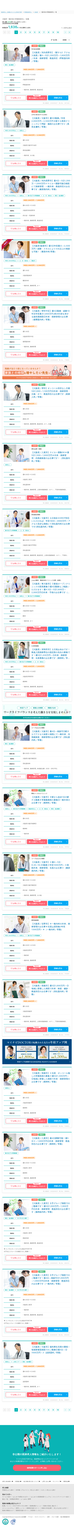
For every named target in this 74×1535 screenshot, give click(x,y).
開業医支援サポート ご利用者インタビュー (30, 1510)
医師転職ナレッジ (35, 1505)
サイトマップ (56, 1481)
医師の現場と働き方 (49, 1505)
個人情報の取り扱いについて (31, 1481)
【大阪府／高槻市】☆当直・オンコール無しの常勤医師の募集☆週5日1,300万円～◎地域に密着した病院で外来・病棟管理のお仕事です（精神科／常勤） (51, 1077)
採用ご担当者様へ (7, 1481)
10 (58, 32)
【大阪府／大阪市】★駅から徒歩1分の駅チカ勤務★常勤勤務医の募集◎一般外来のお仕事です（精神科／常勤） (51, 800)
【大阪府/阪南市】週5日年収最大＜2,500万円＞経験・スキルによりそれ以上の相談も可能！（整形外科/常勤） (51, 249)
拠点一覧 (5, 1499)
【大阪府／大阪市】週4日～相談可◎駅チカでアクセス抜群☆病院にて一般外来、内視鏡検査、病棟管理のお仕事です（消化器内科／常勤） (51, 735)
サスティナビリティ (40, 1516)
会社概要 (23, 1516)
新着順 (64, 40)
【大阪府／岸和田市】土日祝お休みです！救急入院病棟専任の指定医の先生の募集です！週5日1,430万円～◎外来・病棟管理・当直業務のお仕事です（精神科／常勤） (51, 654)
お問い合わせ (45, 1481)
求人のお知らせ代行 (60, 1508)
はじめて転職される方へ (21, 1496)
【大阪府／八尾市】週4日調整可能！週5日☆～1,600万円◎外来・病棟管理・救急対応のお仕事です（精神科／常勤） (51, 1141)
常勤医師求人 (28, 12)
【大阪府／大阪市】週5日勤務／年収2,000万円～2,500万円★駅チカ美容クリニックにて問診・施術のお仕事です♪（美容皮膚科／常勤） (51, 122)
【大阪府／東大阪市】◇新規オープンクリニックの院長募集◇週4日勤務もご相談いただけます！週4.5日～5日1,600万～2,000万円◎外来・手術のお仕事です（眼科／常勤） (51, 588)
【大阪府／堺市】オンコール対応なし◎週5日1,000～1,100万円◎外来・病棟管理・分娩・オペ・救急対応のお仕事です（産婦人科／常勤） (51, 392)
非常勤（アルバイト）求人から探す (27, 1490)
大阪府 (36, 12)
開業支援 (65, 1481)
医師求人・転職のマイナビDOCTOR (11, 12)
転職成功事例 (14, 1499)
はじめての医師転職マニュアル (41, 1496)
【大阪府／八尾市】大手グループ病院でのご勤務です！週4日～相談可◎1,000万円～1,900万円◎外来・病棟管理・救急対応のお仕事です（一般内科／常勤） (51, 1279)
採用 (48, 1516)
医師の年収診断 (47, 1508)
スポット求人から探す (48, 1490)
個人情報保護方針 (65, 1516)
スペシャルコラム (8, 1508)
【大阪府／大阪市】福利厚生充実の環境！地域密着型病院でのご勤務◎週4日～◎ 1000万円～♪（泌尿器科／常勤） (51, 1350)
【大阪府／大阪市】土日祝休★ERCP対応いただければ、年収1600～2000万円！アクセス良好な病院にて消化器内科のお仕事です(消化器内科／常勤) (51, 522)
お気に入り (17, 98)
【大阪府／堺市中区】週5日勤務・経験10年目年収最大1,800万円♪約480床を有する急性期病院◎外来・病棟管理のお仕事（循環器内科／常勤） (51, 315)
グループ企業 (55, 1516)
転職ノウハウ (6, 1505)
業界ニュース (20, 1508)
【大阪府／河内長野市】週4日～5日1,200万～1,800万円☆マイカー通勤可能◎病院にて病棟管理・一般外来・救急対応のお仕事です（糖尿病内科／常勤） (51, 184)
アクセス (30, 1516)
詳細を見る (58, 98)
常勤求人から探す (8, 1490)
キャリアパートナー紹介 (61, 1496)
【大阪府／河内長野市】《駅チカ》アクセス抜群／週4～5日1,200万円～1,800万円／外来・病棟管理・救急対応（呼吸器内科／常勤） (51, 56)
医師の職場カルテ (8, 1510)
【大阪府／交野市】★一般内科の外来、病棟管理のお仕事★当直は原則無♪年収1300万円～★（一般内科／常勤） (51, 927)
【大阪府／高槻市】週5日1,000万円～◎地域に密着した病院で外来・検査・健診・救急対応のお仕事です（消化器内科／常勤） (51, 989)
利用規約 (17, 1481)
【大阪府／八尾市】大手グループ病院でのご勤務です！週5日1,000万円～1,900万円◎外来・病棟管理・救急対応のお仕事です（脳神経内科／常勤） (51, 1207)
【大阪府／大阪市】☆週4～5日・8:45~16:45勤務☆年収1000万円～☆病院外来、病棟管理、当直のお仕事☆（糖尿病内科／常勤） (51, 866)
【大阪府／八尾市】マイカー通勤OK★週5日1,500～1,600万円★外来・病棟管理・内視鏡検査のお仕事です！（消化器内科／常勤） (51, 456)
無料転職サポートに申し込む (37, 1468)
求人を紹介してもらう (37, 98)
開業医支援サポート (33, 1508)
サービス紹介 (6, 1496)
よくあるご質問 (26, 1499)
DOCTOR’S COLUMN (20, 1505)
